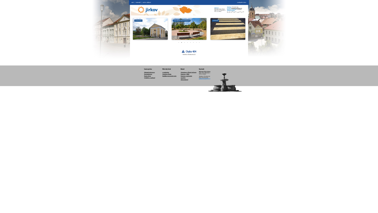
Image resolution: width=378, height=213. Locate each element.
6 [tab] (193, 42)
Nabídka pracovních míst (169, 76)
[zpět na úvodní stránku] (148, 9)
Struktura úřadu (166, 74)
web (132, 2)
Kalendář (138, 2)
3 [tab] (185, 42)
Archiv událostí (147, 2)
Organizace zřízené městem (188, 72)
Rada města (147, 76)
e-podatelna (165, 72)
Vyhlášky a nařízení (149, 77)
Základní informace (149, 72)
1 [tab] (179, 42)
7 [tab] (196, 42)
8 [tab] (199, 42)
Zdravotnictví (184, 79)
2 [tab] (182, 42)
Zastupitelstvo (148, 74)
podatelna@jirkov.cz (236, 8)
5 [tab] (190, 42)
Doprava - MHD (185, 74)
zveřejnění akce (241, 2)
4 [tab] (188, 42)
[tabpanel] (150, 30)
